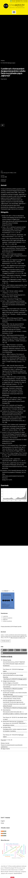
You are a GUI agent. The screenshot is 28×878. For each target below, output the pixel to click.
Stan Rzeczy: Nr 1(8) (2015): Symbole (13, 689)
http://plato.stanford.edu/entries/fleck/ (12, 466)
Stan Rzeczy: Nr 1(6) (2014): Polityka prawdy (15, 708)
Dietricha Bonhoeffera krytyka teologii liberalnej (13, 676)
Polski (2, 823)
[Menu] (14, 12)
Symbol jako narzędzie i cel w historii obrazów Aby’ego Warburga (15, 693)
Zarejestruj (20, 1)
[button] (4, 650)
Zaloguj (25, 1)
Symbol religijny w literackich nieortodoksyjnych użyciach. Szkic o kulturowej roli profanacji (15, 685)
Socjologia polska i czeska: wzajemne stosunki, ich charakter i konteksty (15, 730)
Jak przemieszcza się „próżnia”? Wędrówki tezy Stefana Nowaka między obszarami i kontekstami (14, 664)
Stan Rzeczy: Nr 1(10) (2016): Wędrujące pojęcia (13, 670)
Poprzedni (3, 740)
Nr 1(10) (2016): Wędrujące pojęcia (8, 63)
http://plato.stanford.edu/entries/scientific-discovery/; (13, 477)
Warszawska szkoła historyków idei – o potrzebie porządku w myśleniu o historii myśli (15, 713)
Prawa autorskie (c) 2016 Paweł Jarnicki (11, 626)
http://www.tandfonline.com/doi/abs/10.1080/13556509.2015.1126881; (14, 440)
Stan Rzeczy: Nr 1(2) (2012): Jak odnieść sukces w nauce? (15, 718)
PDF (2, 125)
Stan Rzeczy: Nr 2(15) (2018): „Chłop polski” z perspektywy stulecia (14, 724)
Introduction (20, 721)
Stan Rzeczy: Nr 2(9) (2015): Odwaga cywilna (15, 679)
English (3, 821)
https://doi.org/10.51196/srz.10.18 (8, 173)
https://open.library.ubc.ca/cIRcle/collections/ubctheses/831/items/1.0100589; (14, 222)
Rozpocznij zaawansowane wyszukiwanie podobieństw (11, 746)
